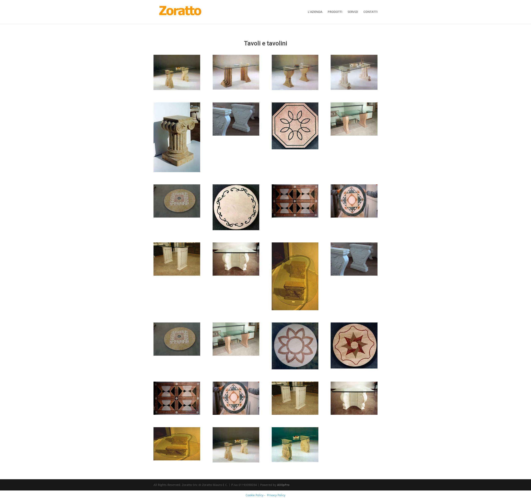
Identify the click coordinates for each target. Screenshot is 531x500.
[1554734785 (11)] (354, 368)
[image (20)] (295, 217)
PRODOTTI (335, 12)
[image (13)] (236, 356)
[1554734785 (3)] (176, 90)
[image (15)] (354, 275)
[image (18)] (176, 275)
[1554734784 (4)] (236, 135)
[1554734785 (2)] (236, 89)
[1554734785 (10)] (176, 415)
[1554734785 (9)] (236, 415)
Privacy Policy (276, 495)
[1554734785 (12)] (295, 369)
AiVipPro (283, 485)
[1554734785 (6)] (176, 460)
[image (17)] (236, 275)
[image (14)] (176, 356)
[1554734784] (236, 230)
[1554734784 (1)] (295, 149)
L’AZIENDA (315, 12)
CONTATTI (370, 12)
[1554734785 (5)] (236, 462)
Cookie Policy (254, 495)
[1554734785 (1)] (295, 90)
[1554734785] (354, 90)
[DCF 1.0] (354, 135)
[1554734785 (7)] (354, 415)
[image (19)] (354, 217)
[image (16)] (295, 310)
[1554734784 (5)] (176, 172)
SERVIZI (353, 12)
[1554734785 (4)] (295, 462)
